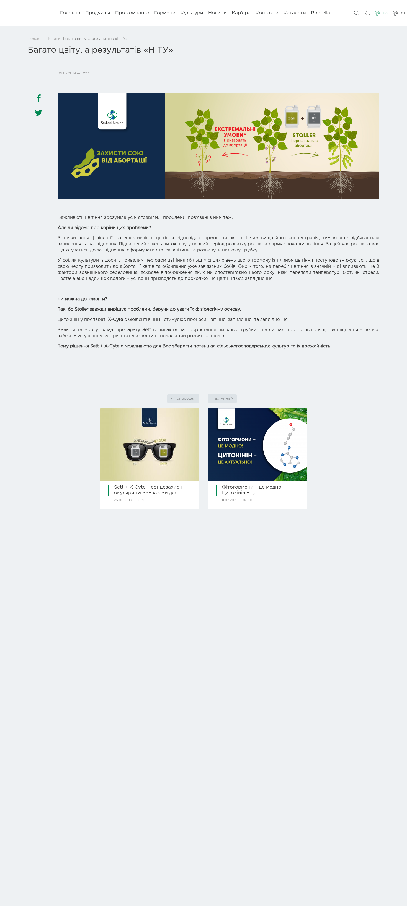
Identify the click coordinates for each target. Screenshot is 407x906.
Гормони (165, 13)
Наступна (221, 398)
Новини (217, 13)
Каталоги (295, 13)
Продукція (97, 13)
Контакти (267, 13)
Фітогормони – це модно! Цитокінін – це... (252, 490)
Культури (192, 13)
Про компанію (132, 13)
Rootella (320, 13)
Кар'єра (241, 13)
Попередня (183, 398)
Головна (70, 13)
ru (403, 13)
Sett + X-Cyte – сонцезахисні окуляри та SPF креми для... (149, 490)
